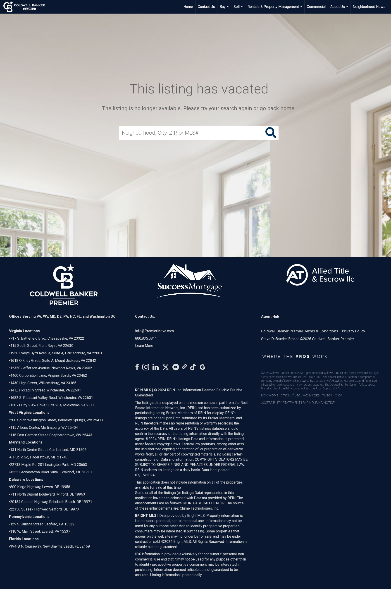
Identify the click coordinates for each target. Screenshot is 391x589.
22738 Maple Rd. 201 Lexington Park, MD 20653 (48, 465)
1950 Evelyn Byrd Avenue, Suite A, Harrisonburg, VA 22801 (56, 353)
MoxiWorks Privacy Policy (322, 395)
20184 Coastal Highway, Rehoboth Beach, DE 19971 (51, 502)
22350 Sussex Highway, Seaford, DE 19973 (44, 509)
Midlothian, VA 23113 (53, 405)
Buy (225, 9)
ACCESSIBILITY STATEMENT (280, 403)
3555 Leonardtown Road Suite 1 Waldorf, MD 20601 (51, 472)
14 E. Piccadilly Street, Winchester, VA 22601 (45, 390)
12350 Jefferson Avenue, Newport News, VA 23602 (51, 368)
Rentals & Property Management (275, 9)
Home (188, 7)
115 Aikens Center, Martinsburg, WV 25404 (44, 427)
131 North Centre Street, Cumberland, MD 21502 (48, 450)
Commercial (316, 7)
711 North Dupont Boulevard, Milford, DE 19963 (47, 494)
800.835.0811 (146, 338)
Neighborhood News (369, 7)
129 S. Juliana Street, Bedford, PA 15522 (42, 524)
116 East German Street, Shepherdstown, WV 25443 (51, 435)
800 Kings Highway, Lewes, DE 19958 (40, 487)
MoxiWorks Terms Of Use (280, 395)
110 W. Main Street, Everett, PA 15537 (40, 531)
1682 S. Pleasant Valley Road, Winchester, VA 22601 (51, 398)
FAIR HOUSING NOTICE (319, 403)
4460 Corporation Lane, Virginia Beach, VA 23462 (48, 375)
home (287, 108)
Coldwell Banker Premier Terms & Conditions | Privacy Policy (313, 331)
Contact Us (206, 7)
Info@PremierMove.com (154, 331)
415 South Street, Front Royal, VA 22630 (41, 345)
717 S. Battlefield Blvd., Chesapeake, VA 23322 (47, 338)
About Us (339, 9)
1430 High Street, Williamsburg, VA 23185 (43, 383)
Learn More (144, 345)
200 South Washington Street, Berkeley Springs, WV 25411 (56, 420)
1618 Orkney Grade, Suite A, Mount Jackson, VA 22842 (53, 360)
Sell (239, 9)
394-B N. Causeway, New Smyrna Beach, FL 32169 (50, 546)
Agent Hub (270, 316)
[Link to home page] (26, 7)
